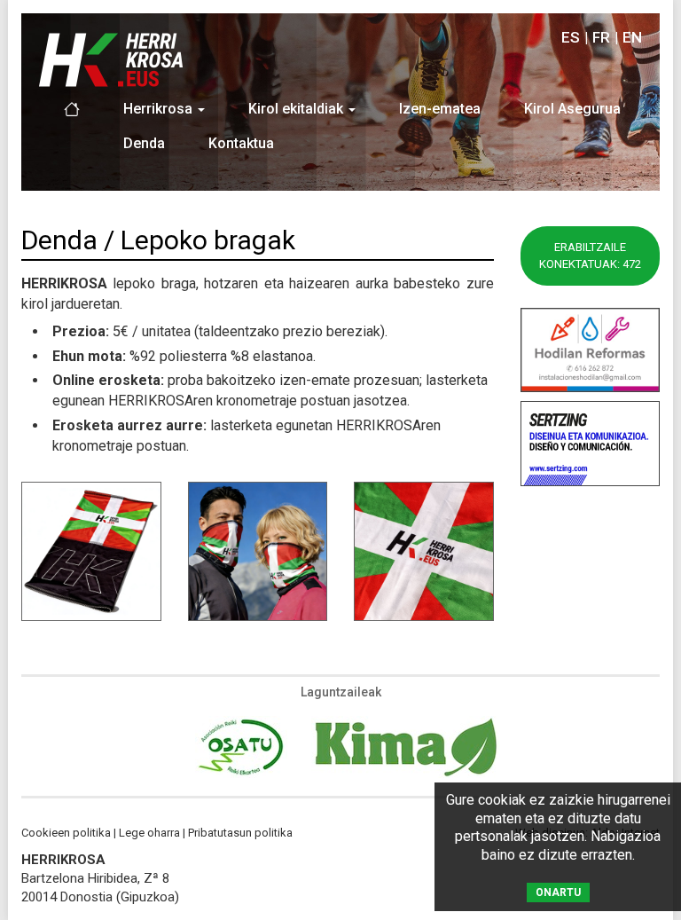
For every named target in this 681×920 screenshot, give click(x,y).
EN (632, 37)
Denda (144, 143)
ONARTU (558, 892)
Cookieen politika (66, 832)
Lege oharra (149, 832)
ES (570, 37)
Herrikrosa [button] (159, 108)
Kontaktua (241, 143)
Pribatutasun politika (240, 832)
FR (601, 37)
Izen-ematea (440, 108)
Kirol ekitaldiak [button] (297, 108)
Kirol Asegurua (572, 108)
